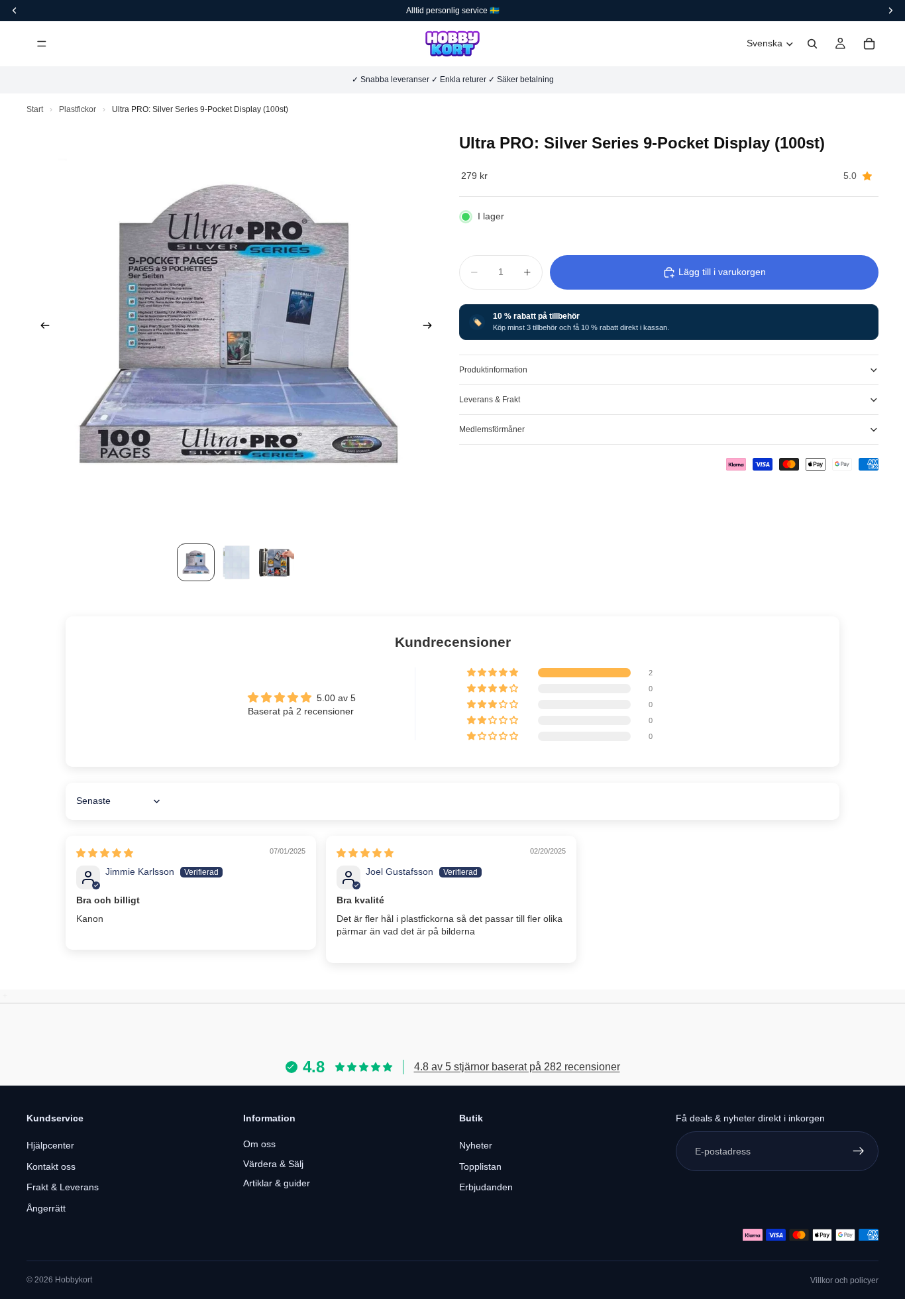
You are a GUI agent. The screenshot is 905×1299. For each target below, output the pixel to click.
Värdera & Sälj (273, 1163)
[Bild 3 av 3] (276, 562)
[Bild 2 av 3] (236, 562)
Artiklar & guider (276, 1183)
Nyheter (475, 1145)
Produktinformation (493, 369)
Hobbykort (73, 1279)
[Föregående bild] (41, 327)
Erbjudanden (486, 1187)
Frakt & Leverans (63, 1187)
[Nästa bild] (431, 327)
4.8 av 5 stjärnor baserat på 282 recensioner (517, 1066)
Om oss (259, 1144)
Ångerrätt (46, 1208)
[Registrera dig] (859, 1151)
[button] (493, 672)
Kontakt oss (51, 1166)
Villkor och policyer (844, 1280)
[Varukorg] (869, 43)
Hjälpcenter (50, 1145)
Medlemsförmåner (492, 429)
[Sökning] (812, 43)
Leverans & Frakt (489, 399)
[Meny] (42, 43)
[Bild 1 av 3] (195, 562)
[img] (104, 853)
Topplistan (480, 1166)
